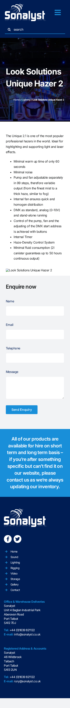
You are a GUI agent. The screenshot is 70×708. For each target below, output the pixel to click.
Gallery (14, 584)
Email (9, 325)
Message (12, 372)
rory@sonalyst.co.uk (27, 681)
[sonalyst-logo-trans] (25, 5)
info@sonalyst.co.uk (27, 634)
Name (10, 301)
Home (16, 99)
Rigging (15, 568)
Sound (14, 557)
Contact (15, 590)
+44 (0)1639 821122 (22, 630)
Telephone (13, 348)
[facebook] (8, 539)
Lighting (26, 99)
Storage (15, 579)
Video (14, 573)
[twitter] (17, 539)
